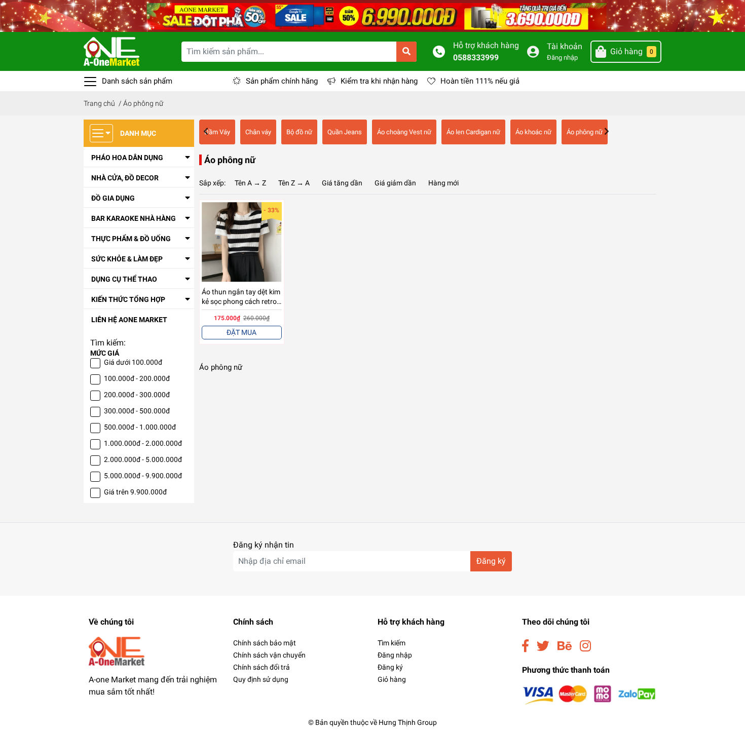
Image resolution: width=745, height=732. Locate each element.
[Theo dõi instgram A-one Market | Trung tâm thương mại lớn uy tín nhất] (585, 646)
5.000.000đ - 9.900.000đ (143, 476)
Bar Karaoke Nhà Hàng (133, 218)
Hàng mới (443, 183)
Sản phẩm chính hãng (282, 81)
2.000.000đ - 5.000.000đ (143, 459)
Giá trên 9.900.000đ (135, 492)
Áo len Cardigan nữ (473, 132)
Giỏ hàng (392, 679)
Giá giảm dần (395, 183)
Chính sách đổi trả (261, 667)
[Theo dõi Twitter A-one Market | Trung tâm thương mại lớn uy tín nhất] (543, 646)
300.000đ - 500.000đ (137, 411)
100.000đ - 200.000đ (137, 378)
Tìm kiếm (391, 643)
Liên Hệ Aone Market (129, 320)
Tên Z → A (294, 183)
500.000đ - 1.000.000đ (140, 427)
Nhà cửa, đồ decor (125, 178)
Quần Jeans (344, 132)
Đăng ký (491, 561)
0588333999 (476, 57)
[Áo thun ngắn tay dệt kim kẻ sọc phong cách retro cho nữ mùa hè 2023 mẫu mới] (242, 242)
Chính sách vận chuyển (269, 655)
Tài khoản (564, 46)
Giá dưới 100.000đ (133, 362)
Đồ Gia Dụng (113, 198)
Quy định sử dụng (260, 679)
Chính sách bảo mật (264, 643)
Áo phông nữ (585, 132)
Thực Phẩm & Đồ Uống (131, 239)
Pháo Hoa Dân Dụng (127, 157)
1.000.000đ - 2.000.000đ (143, 443)
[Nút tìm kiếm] (406, 52)
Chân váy (258, 132)
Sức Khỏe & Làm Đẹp (127, 259)
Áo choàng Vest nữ (404, 132)
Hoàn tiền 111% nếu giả (479, 81)
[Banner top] (372, 15)
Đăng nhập (562, 57)
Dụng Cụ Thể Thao (124, 279)
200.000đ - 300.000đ (137, 395)
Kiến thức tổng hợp (128, 299)
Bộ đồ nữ (299, 132)
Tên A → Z (250, 183)
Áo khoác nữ (533, 132)
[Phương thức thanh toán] (589, 694)
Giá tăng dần (342, 183)
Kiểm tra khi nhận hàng (379, 81)
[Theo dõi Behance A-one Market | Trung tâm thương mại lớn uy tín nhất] (564, 646)
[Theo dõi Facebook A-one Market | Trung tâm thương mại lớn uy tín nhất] (525, 646)
